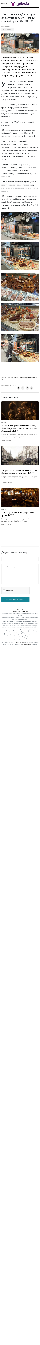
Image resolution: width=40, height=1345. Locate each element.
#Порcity (16, 377)
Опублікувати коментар (15, 599)
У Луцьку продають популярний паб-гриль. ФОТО (18, 514)
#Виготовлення (32, 377)
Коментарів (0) (7, 385)
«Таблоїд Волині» (19, 642)
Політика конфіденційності (20, 611)
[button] (4, 3)
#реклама (4, 380)
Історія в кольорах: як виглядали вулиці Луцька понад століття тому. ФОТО (19, 471)
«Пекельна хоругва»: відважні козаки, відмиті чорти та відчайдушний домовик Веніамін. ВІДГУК (19, 428)
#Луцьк (3, 377)
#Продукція (23, 377)
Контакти (20, 609)
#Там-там (10, 377)
